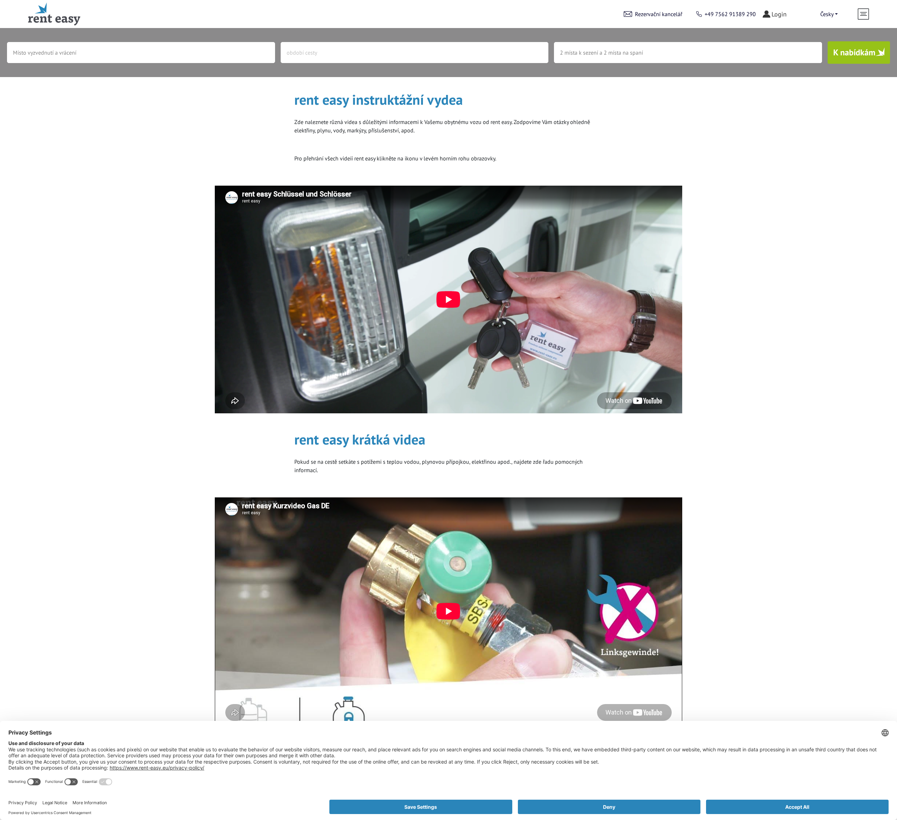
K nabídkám (854, 52)
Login (779, 14)
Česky (827, 14)
